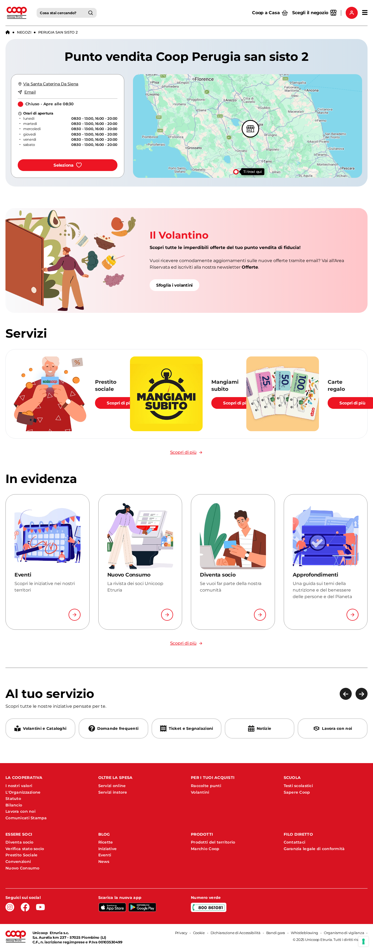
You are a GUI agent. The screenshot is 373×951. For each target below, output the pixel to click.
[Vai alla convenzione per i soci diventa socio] (260, 615)
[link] (186, 260)
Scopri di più (120, 403)
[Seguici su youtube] (40, 907)
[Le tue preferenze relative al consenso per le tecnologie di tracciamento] (363, 941)
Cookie (199, 933)
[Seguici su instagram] (9, 907)
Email (30, 92)
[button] (234, 170)
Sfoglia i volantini (174, 285)
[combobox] (67, 13)
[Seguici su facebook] (25, 907)
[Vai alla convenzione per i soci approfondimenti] (353, 615)
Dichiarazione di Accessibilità (235, 933)
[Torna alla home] (7, 32)
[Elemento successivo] (362, 694)
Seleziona (63, 165)
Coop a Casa (266, 12)
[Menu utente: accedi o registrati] (352, 13)
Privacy (181, 933)
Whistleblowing (304, 933)
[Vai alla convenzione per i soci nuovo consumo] (167, 615)
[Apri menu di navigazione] (365, 13)
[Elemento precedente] (346, 694)
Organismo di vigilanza (344, 933)
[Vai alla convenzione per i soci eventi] (75, 615)
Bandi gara (275, 933)
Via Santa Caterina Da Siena (50, 83)
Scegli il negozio (310, 12)
